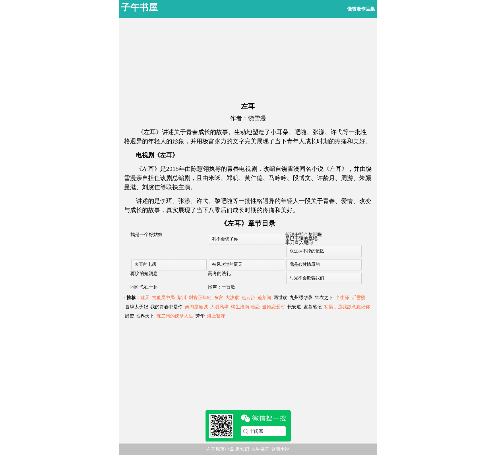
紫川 (181, 297)
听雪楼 (358, 297)
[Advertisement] (248, 58)
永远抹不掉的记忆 (307, 251)
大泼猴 (232, 297)
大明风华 (219, 306)
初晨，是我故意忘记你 (347, 306)
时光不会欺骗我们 (307, 278)
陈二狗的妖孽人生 (174, 315)
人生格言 (260, 449)
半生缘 (342, 297)
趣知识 (242, 449)
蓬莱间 (264, 297)
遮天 (145, 297)
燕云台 (248, 297)
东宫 (218, 297)
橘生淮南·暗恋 (245, 306)
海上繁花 (216, 315)
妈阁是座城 (196, 306)
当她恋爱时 (273, 306)
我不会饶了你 (225, 239)
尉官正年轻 (200, 297)
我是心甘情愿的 (305, 264)
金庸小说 (280, 449)
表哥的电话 (145, 264)
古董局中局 (163, 297)
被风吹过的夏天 (227, 264)
